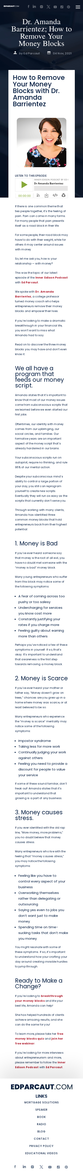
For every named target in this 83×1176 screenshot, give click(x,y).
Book (41, 1117)
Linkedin (24, 1168)
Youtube (49, 1168)
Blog (41, 1131)
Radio (41, 1124)
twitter (40, 1168)
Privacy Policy (41, 1146)
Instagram (32, 1168)
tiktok (57, 1168)
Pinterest (65, 1168)
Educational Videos (41, 1153)
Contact (41, 1139)
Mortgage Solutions (41, 1102)
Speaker (41, 1110)
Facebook (15, 1168)
